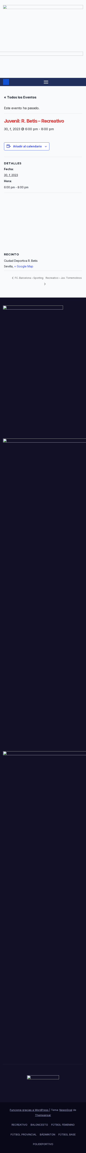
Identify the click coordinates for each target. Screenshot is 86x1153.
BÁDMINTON (47, 1134)
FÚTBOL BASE (67, 1134)
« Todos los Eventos (20, 97)
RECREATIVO (19, 1124)
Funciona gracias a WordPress (29, 1109)
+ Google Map (23, 266)
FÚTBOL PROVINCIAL (24, 1134)
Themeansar (43, 1115)
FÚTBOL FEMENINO (63, 1124)
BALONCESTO (39, 1124)
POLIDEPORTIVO (43, 1144)
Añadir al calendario (27, 146)
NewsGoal (65, 1109)
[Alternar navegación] (46, 82)
